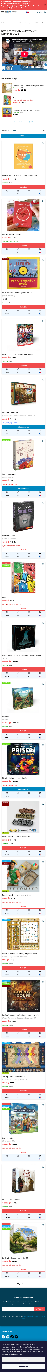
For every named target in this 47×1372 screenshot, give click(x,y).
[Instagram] (7, 1336)
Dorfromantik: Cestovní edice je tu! (15, 4)
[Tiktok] (12, 1336)
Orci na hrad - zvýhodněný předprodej (16, 2)
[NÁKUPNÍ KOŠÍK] (45, 12)
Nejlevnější (6, 139)
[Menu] (2, 12)
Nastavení (23, 1360)
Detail (23, 550)
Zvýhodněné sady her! (17, 8)
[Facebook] (3, 1336)
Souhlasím (23, 1367)
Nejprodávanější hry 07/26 (11, 6)
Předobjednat (23, 427)
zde (25, 1349)
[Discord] (16, 1336)
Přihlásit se (39, 1309)
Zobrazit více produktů (22, 122)
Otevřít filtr (23, 136)
